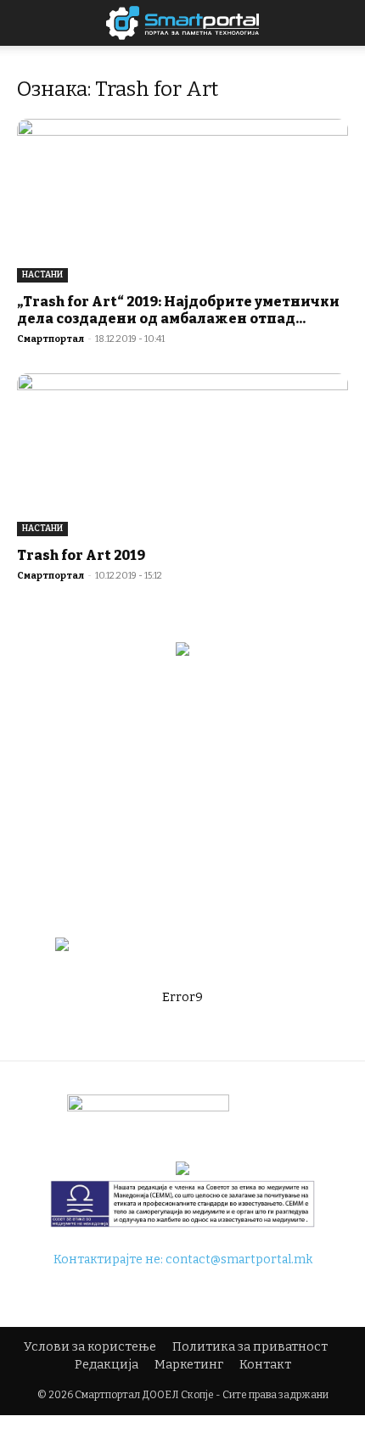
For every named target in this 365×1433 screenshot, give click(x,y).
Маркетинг (188, 1364)
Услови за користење (90, 1347)
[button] (341, 23)
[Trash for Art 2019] (182, 455)
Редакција (106, 1364)
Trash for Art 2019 (81, 555)
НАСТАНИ (42, 275)
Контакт (265, 1364)
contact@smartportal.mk (239, 1259)
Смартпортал (50, 338)
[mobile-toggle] (29, 23)
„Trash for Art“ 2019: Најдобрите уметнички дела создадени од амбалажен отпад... (178, 310)
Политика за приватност (250, 1347)
